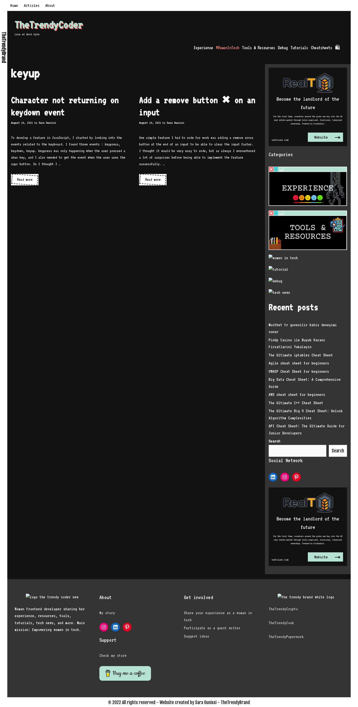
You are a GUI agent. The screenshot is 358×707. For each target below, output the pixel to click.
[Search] (346, 48)
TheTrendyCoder (49, 24)
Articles (31, 5)
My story (107, 613)
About (50, 5)
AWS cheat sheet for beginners (297, 394)
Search (338, 450)
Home (14, 5)
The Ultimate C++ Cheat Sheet (296, 403)
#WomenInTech (227, 47)
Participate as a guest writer (212, 628)
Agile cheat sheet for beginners (299, 363)
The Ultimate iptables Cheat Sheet (301, 355)
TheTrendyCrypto (283, 609)
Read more (27, 181)
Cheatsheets (321, 47)
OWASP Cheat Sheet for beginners (299, 371)
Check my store (113, 655)
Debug (283, 47)
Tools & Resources (258, 47)
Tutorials (299, 47)
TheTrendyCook (281, 623)
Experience (203, 47)
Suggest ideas (196, 636)
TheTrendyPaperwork (286, 636)
